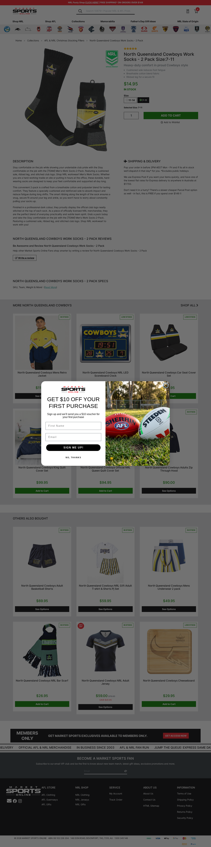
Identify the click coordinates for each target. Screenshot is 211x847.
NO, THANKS (73, 457)
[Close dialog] (165, 385)
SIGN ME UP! (73, 447)
